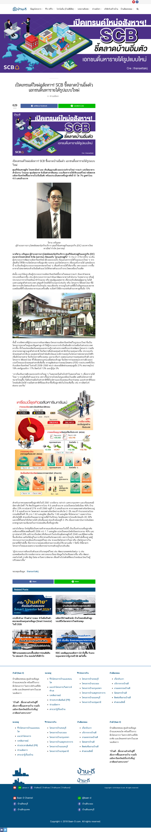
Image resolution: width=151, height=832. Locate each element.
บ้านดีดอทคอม (126, 9)
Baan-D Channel (25, 798)
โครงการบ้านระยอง (90, 683)
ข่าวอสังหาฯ (55, 704)
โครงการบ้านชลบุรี (90, 679)
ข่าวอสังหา (96, 9)
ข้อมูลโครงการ (35, 9)
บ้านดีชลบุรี (37, 788)
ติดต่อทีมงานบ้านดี (122, 697)
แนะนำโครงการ (24, 736)
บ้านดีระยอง (46, 788)
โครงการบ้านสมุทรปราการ (93, 693)
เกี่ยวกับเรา (119, 679)
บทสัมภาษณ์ (55, 695)
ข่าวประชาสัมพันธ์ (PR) (60, 700)
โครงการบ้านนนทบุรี (91, 697)
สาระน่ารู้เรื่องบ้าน (57, 709)
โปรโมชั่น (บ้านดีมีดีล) (65, 9)
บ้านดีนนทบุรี (66, 788)
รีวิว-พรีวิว (49, 9)
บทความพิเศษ (83, 9)
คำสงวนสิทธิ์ (119, 702)
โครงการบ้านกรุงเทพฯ (91, 688)
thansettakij (32, 571)
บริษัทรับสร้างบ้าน (111, 9)
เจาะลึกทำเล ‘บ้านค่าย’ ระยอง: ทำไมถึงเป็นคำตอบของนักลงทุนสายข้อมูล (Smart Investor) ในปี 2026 (32, 621)
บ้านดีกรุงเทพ (56, 788)
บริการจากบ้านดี (121, 683)
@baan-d (25, 788)
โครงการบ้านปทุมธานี (91, 702)
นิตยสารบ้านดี (120, 693)
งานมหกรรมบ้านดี (122, 688)
